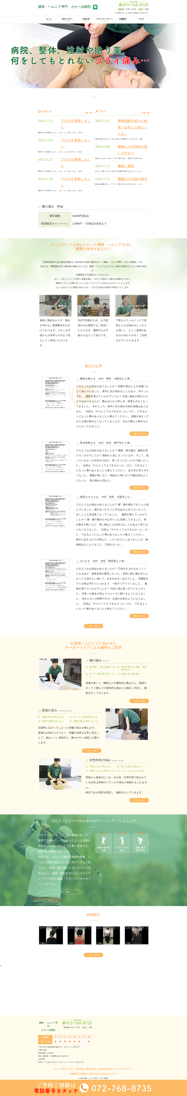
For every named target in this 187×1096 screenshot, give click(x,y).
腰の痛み (80, 1068)
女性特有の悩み (105, 1068)
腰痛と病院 (126, 166)
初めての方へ (67, 19)
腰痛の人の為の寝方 (132, 179)
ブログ (141, 19)
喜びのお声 (94, 1073)
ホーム (49, 19)
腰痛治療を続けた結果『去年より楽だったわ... (132, 127)
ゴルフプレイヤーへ (104, 19)
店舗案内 (123, 19)
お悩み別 (86, 19)
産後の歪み (91, 1068)
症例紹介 (84, 1073)
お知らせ (105, 1073)
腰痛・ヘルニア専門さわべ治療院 (48, 1026)
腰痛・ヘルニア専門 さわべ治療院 (64, 6)
